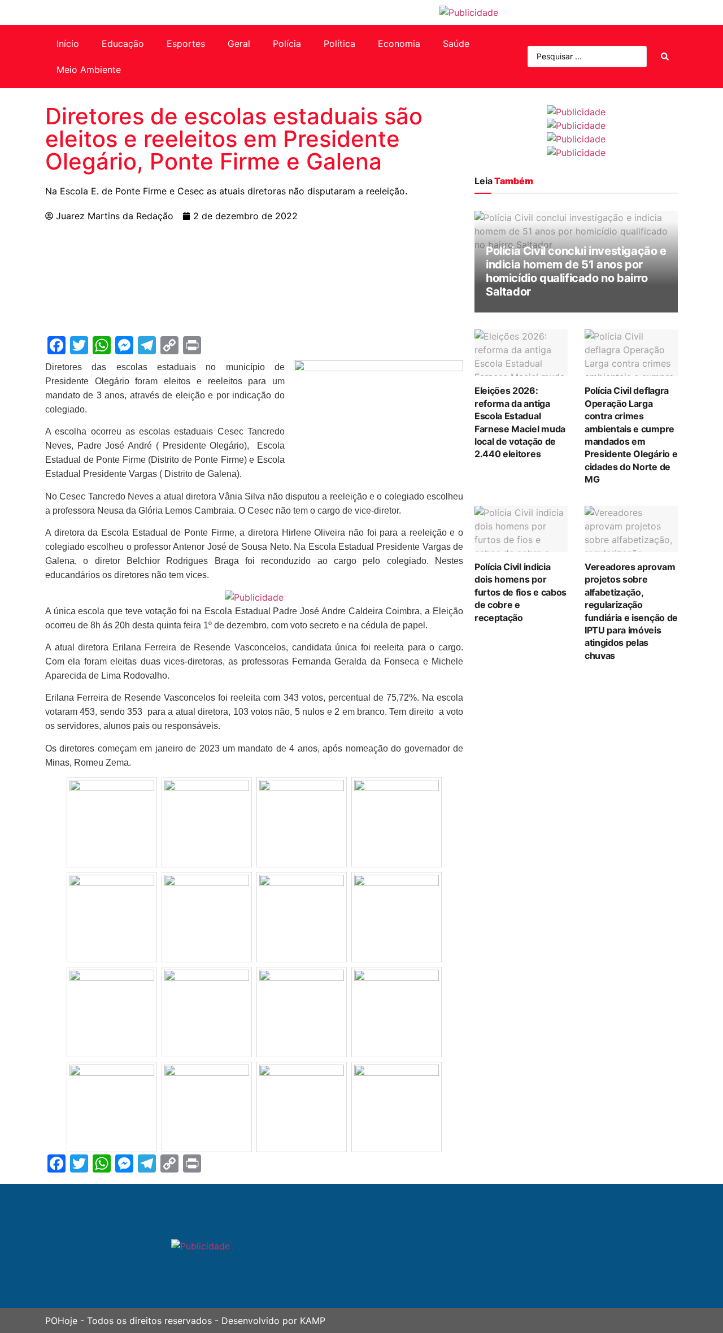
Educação (123, 43)
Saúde (456, 43)
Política (339, 43)
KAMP (312, 1320)
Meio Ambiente (88, 69)
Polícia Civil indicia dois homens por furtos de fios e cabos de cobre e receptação (520, 592)
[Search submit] (664, 56)
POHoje (61, 1320)
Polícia (287, 43)
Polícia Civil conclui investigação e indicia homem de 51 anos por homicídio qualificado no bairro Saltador (576, 271)
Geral (239, 43)
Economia (399, 43)
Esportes (186, 43)
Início (67, 43)
